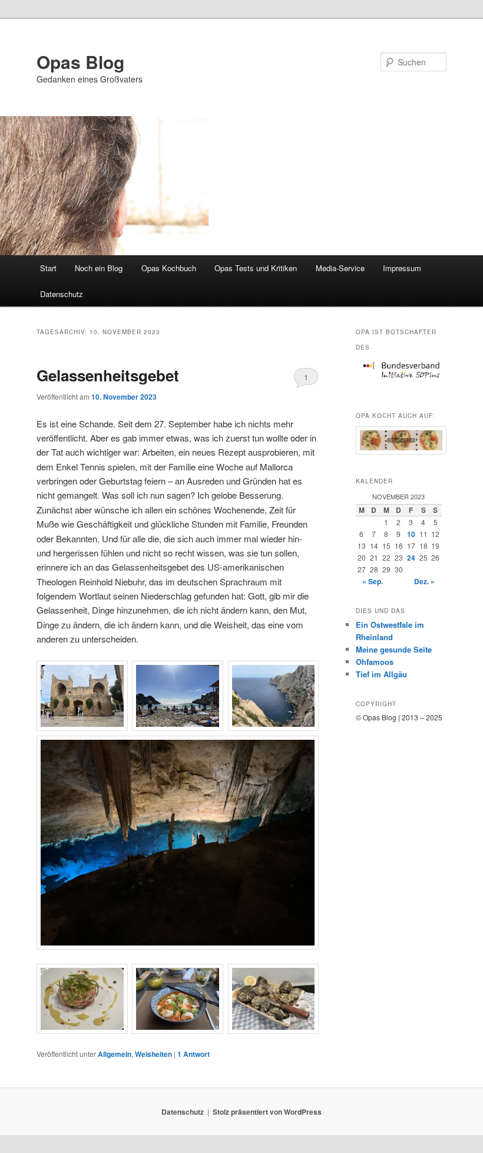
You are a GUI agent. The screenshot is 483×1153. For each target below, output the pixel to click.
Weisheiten (153, 1054)
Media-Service (340, 268)
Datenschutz (61, 293)
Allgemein (114, 1054)
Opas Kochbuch (168, 268)
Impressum (402, 268)
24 (411, 557)
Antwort (193, 1054)
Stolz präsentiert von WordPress (267, 1111)
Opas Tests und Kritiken (255, 268)
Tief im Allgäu (381, 674)
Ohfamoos (374, 661)
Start (48, 268)
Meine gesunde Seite (394, 649)
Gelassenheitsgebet (108, 375)
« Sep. (372, 581)
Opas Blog (80, 61)
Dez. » (424, 581)
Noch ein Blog (99, 268)
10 (411, 534)
